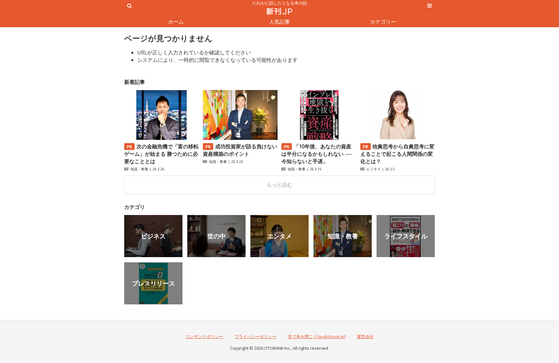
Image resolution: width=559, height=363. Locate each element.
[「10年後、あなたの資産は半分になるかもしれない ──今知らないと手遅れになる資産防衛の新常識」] (318, 138)
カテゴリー (383, 21)
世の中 (216, 236)
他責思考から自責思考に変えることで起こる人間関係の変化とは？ (397, 154)
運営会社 (365, 336)
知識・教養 (139, 168)
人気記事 (279, 21)
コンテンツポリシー (204, 336)
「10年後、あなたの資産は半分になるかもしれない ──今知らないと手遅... (316, 154)
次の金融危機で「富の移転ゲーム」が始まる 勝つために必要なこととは (161, 154)
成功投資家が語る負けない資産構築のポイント (240, 150)
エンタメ (279, 236)
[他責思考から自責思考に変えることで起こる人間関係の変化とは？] (397, 138)
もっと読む (279, 184)
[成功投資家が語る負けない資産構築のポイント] (240, 138)
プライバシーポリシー (256, 336)
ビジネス (374, 168)
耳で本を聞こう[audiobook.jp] (316, 336)
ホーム (176, 21)
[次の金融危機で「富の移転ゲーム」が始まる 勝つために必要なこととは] (161, 138)
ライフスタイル (405, 236)
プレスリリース (153, 283)
